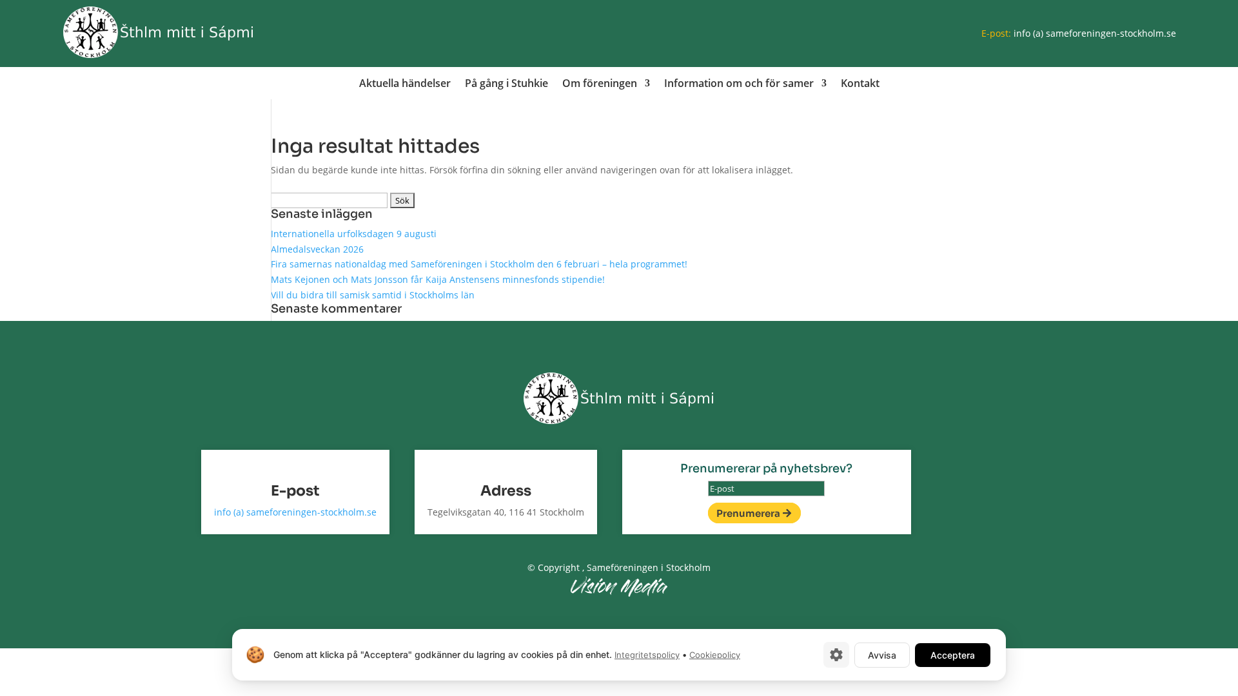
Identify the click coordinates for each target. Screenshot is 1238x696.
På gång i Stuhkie (506, 84)
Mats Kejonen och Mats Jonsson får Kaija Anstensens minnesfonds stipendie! (438, 279)
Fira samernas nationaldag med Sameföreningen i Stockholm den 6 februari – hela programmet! (479, 264)
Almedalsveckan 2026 (317, 249)
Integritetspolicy (647, 655)
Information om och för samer (739, 84)
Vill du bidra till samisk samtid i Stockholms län (373, 295)
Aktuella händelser (405, 84)
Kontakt (860, 84)
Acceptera (952, 655)
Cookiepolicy (714, 655)
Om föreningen (599, 84)
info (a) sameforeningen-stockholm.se (1095, 33)
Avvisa (882, 655)
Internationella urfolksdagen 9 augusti (354, 233)
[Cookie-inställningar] (836, 655)
